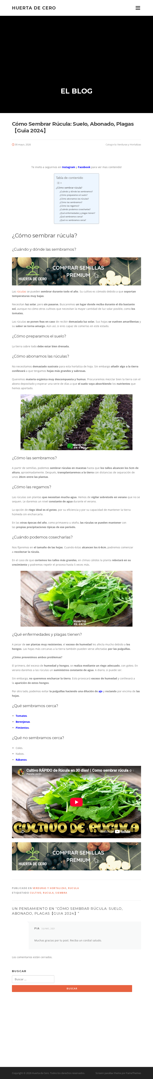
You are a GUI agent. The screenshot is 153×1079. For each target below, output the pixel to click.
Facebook (84, 167)
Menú (138, 8)
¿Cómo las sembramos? (71, 202)
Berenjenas (23, 721)
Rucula (73, 888)
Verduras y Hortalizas (129, 144)
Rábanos (21, 759)
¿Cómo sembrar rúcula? (69, 187)
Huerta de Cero (34, 7)
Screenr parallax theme (108, 1073)
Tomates (21, 716)
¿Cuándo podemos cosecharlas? (75, 209)
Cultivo (35, 892)
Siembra (61, 892)
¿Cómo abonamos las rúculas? (74, 198)
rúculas (21, 291)
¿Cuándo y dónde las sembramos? (76, 191)
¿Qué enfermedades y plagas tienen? (77, 213)
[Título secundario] (76, 271)
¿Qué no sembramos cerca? (73, 220)
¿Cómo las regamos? (69, 205)
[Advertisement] (76, 44)
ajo (100, 691)
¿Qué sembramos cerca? (71, 216)
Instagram (68, 167)
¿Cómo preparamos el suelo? (74, 195)
